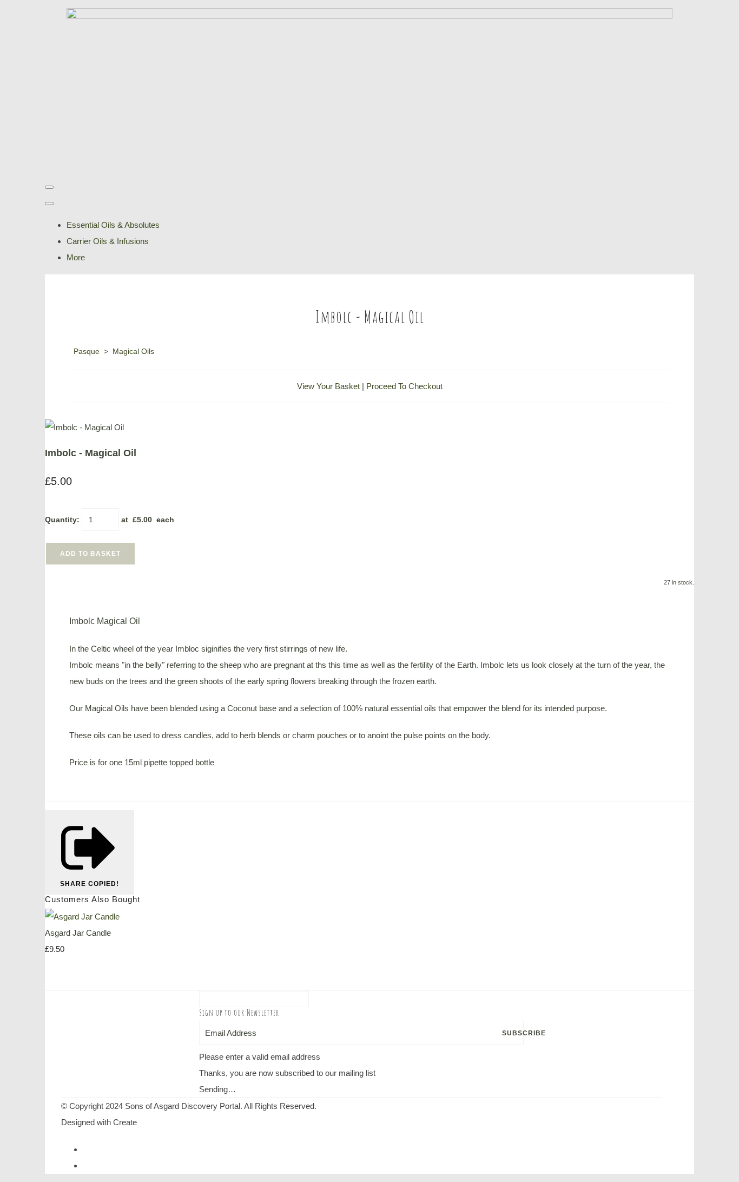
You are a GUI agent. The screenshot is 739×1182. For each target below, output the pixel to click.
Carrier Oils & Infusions (108, 241)
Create (125, 1122)
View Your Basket (328, 386)
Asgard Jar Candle (78, 932)
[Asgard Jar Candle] (82, 916)
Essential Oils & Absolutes (113, 224)
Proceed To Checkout (404, 386)
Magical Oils (133, 351)
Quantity (61, 519)
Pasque (87, 351)
